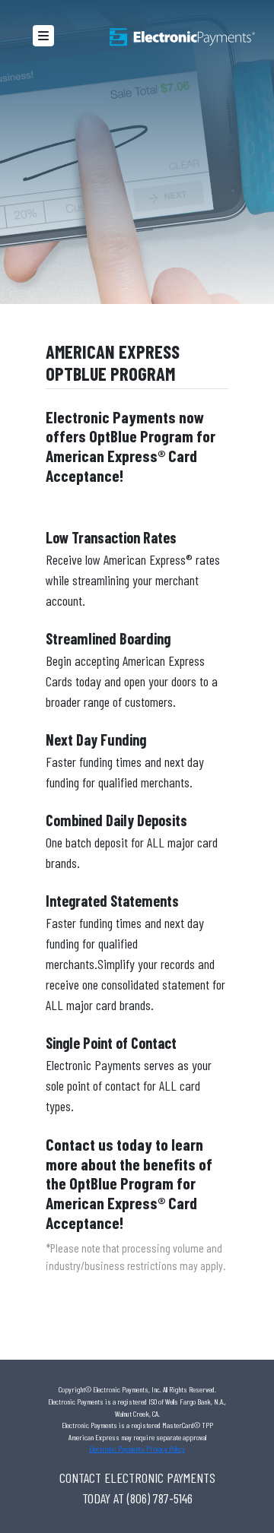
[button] (43, 35)
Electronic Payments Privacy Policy (137, 1448)
